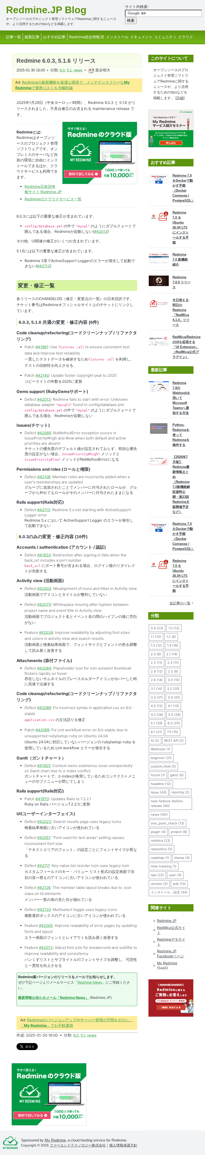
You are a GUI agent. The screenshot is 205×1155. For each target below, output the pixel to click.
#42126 (43, 887)
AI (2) (155, 741)
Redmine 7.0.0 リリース (181, 282)
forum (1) (158, 775)
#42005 (46, 925)
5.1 (69, 70)
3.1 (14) (156, 689)
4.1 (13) (173, 706)
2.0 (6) (156, 654)
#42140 (42, 375)
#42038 (46, 632)
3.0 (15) (174, 680)
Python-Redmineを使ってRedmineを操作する (181, 435)
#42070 (44, 604)
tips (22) (157, 875)
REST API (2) (174, 741)
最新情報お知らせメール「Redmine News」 (53, 997)
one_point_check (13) (167, 823)
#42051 (43, 837)
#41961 (42, 347)
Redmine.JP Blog (46, 9)
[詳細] (180, 98)
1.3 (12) (156, 645)
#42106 (43, 476)
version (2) (159, 884)
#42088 (44, 707)
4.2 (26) (157, 715)
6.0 (62, 70)
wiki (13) (179, 884)
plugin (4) (158, 832)
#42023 (44, 821)
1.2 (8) (171, 637)
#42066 (44, 432)
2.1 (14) (172, 654)
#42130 (44, 909)
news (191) (159, 814)
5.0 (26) (174, 715)
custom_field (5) (163, 766)
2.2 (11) (156, 663)
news (78, 70)
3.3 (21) (157, 697)
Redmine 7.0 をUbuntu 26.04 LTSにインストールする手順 (180, 227)
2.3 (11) (173, 663)
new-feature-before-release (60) (167, 803)
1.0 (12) (174, 628)
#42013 (101, 231)
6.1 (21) (156, 732)
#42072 (46, 947)
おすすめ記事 (54, 36)
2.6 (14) (157, 680)
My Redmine (167, 963)
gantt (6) (177, 775)
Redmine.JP (166, 920)
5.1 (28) (156, 723)
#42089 (42, 730)
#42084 (44, 668)
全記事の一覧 (180, 603)
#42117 (43, 865)
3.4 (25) (174, 697)
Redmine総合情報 (84, 36)
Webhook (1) (160, 749)
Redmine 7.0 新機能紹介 (180, 259)
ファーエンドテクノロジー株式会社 (78, 1145)
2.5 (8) (173, 671)
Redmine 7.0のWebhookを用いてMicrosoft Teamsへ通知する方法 (181, 398)
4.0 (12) (157, 706)
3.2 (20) (173, 689)
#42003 (44, 588)
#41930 (44, 555)
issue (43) (158, 792)
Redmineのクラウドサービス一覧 (53, 199)
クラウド (185, 36)
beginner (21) (161, 758)
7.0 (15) (172, 732)
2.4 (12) (157, 671)
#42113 (43, 266)
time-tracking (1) (163, 866)
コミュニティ (165, 36)
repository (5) (161, 849)
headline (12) (161, 784)
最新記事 (32, 36)
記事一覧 (13, 36)
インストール (117, 36)
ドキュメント (141, 36)
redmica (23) (160, 840)
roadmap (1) (160, 858)
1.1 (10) (156, 637)
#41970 (42, 798)
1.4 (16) (172, 645)
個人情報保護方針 (123, 1145)
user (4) (175, 875)
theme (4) (182, 858)
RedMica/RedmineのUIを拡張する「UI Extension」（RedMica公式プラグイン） (186, 347)
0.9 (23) (157, 628)
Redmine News (90, 982)
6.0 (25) (174, 723)
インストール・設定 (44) (169, 892)
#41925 (43, 765)
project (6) (179, 832)
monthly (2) (181, 792)
